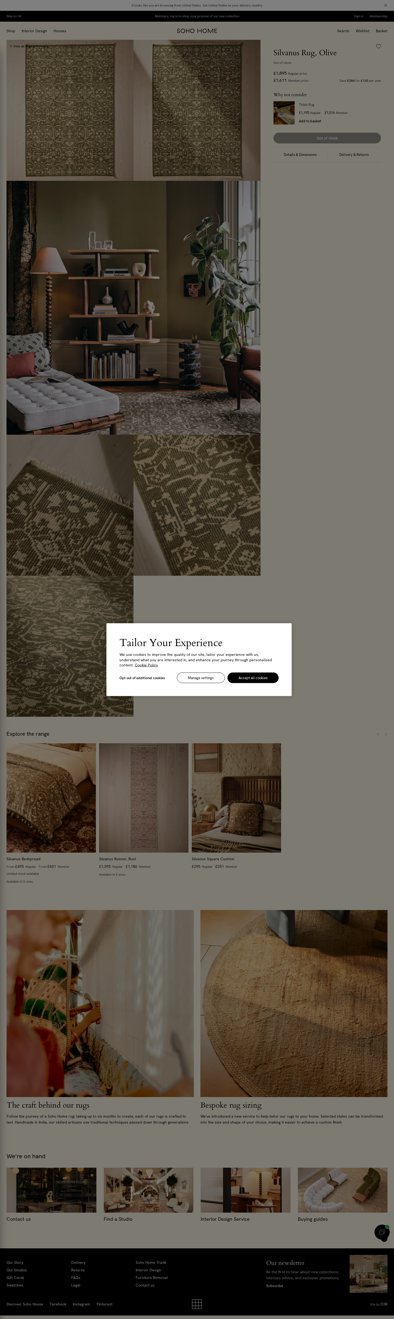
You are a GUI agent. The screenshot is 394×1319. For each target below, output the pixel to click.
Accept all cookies (253, 677)
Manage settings (201, 677)
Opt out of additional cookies (142, 677)
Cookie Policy (146, 664)
